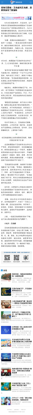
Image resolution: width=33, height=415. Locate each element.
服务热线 (16, 409)
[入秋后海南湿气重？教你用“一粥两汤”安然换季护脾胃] (6, 304)
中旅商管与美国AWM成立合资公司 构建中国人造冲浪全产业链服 (21, 356)
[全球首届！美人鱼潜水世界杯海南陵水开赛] (6, 330)
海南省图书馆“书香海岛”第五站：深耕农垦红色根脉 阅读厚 (22, 371)
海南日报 (3, 13)
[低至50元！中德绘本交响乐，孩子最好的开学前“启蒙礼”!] (6, 315)
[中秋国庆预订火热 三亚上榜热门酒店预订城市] (6, 386)
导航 (2, 2)
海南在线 (18, 2)
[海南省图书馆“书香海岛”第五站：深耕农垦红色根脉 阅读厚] (6, 372)
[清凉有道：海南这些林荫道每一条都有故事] (6, 277)
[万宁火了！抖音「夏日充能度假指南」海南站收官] (6, 401)
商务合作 (23, 409)
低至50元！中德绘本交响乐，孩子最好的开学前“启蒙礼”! (21, 314)
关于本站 (9, 409)
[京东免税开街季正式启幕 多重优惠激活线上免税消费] (6, 343)
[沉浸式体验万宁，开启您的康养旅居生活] (6, 292)
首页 (30, 2)
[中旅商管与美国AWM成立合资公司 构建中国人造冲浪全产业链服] (6, 357)
